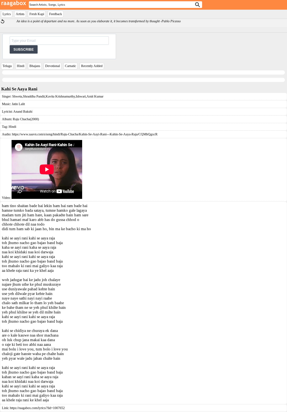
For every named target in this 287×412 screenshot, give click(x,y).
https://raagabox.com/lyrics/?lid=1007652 (37, 408)
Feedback (55, 14)
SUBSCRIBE (23, 49)
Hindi (20, 66)
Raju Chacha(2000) (26, 119)
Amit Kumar (95, 96)
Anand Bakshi (22, 111)
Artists (20, 14)
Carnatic (70, 66)
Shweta (17, 96)
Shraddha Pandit (34, 96)
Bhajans (34, 66)
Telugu (7, 66)
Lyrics (7, 14)
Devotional (52, 66)
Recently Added (92, 66)
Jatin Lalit (18, 104)
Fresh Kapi (36, 14)
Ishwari (81, 96)
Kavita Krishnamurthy (60, 96)
